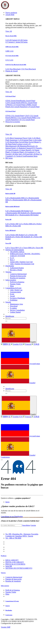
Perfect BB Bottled (10, 230)
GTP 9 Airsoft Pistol (12, 103)
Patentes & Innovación (13, 579)
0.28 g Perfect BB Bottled (20, 237)
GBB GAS (9, 51)
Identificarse (9, 316)
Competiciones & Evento (12, 601)
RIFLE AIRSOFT (12, 560)
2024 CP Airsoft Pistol (31, 107)
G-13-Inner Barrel (23, 150)
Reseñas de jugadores (13, 581)
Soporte (7, 605)
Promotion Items (31, 156)
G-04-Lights (37, 140)
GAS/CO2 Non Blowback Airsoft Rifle (15, 64)
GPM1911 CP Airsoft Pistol (15, 105)
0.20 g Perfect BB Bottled (14, 235)
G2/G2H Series (10, 40)
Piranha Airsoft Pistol (27, 101)
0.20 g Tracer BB (11, 248)
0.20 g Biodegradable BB (14, 198)
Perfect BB (8, 219)
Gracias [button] (33, 525)
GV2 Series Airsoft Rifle (12, 55)
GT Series (9, 42)
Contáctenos (5, 457)
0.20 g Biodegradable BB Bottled (17, 211)
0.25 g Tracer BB (24, 248)
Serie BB (8, 566)
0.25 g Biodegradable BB (17, 200)
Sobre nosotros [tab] (5, 585)
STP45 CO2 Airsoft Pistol (14, 116)
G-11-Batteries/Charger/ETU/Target (27, 148)
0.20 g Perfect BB (11, 224)
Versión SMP (5, 627)
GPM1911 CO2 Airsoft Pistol (19, 118)
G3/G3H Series (22, 40)
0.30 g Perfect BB (14, 226)
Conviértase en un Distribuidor (12, 516)
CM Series (24, 42)
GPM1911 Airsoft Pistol (28, 103)
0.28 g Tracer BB (37, 248)
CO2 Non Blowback (28, 69)
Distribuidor (8, 610)
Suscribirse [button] (26, 525)
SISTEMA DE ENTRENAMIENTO (18, 568)
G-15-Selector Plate (16, 152)
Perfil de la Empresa (12, 590)
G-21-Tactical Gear (19, 156)
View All (8, 31)
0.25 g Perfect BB (25, 224)
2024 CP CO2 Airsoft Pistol (25, 120)
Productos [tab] (3, 555)
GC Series (16, 42)
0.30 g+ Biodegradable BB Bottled (26, 215)
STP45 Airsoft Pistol (12, 101)
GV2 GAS (9, 60)
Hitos (7, 594)
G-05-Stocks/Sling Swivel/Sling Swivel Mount (22, 142)
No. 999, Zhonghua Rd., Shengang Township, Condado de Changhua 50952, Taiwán (22, 535)
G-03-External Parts (25, 140)
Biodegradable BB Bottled (12, 206)
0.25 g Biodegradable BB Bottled (19, 212)
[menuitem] (11, 13)
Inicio (7, 502)
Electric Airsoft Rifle (11, 35)
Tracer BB (8, 243)
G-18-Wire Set (15, 154)
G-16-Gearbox (28, 152)
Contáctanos (8, 615)
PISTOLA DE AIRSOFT (14, 562)
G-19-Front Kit (26, 154)
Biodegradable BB (10, 193)
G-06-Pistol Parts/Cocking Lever (23, 143)
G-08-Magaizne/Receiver (25, 146)
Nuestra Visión (10, 592)
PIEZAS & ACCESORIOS (15, 564)
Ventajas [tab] (3, 572)
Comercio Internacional (13, 577)
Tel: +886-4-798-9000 (13, 538)
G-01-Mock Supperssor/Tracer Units (18, 138)
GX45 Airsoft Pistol (16, 107)
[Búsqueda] (6, 393)
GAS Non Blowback (13, 69)
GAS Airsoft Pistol (10, 96)
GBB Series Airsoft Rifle (12, 46)
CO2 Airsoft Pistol (10, 111)
